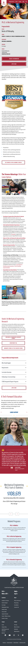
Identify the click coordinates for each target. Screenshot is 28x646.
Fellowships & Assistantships (8, 377)
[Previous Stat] (10, 514)
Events (3, 625)
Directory (15, 625)
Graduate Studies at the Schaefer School (13, 348)
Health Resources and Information (5, 630)
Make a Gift (4, 593)
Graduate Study (4, 609)
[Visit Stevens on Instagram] (14, 635)
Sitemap (4, 642)
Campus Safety (4, 627)
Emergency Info (22, 642)
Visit (16, 1)
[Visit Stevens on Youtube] (9, 635)
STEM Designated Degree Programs (10, 381)
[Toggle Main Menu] (23, 1)
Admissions (16, 629)
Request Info (11, 1)
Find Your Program (5, 603)
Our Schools (3, 605)
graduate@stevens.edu (6, 54)
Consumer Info (16, 607)
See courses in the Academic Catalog (13, 162)
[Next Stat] (17, 514)
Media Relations (16, 631)
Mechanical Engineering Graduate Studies (13, 337)
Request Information (14, 59)
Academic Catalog (4, 618)
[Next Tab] (27, 412)
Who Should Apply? (6, 363)
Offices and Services (17, 600)
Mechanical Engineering (6, 41)
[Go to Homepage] (4, 3)
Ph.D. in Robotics (14, 525)
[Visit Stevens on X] (18, 635)
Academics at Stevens (5, 600)
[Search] (26, 1)
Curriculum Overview (6, 372)
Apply (20, 1)
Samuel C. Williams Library (6, 616)
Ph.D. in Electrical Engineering (14, 536)
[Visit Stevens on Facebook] (22, 635)
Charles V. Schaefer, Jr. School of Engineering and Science (13, 36)
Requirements (5, 367)
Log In (15, 593)
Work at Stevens (16, 627)
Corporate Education (5, 614)
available (13, 234)
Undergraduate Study (5, 607)
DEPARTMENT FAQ (13, 343)
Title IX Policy (15, 642)
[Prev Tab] (1, 412)
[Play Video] (14, 292)
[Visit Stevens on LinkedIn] (5, 635)
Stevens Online (4, 611)
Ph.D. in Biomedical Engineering (14, 559)
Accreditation (16, 605)
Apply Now (14, 64)
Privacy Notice (9, 642)
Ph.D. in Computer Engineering (14, 547)
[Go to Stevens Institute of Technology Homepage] (14, 581)
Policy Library (16, 603)
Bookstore (3, 633)
